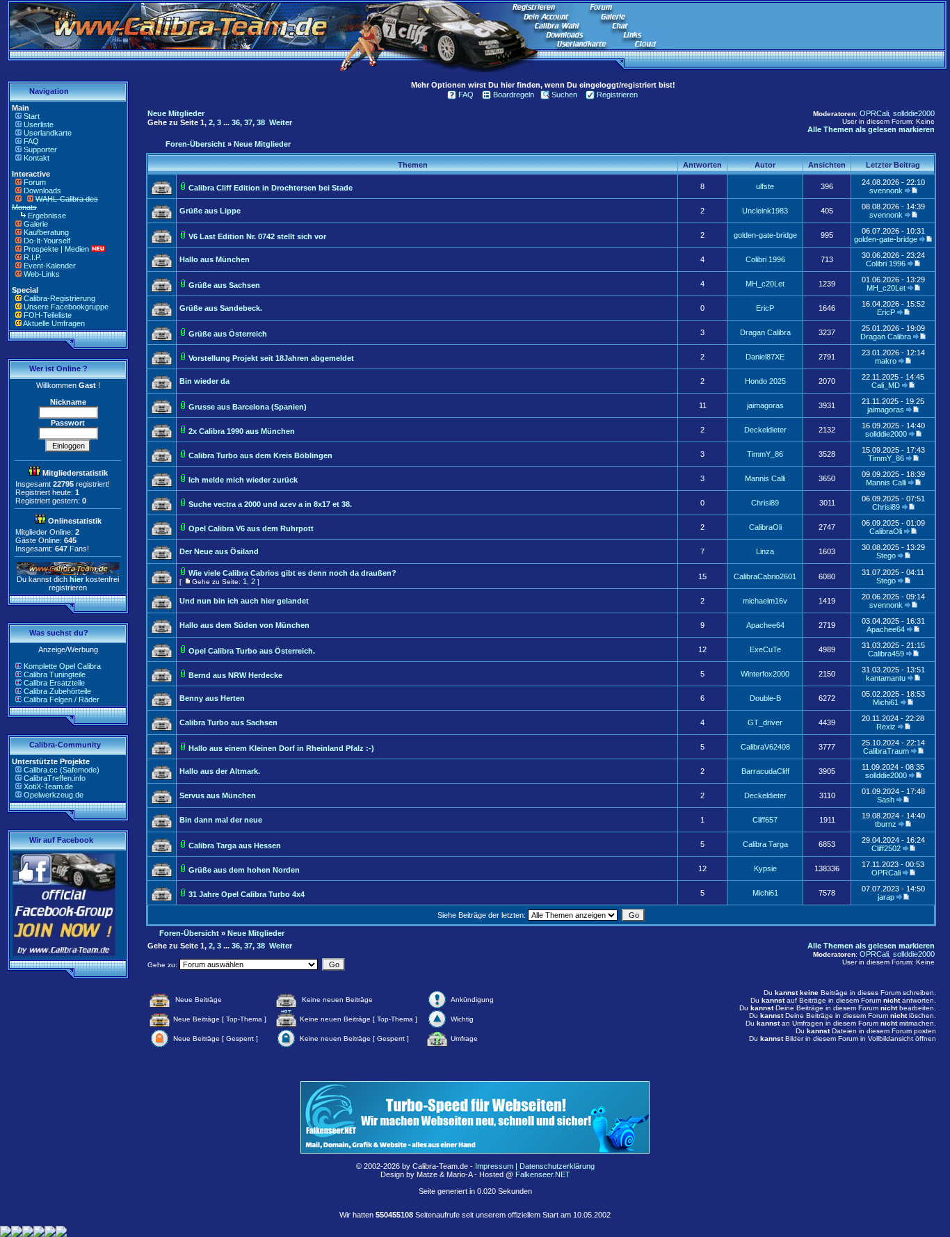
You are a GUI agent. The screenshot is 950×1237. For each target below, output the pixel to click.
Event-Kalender (50, 265)
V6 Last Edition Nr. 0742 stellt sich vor (257, 236)
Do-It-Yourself (47, 240)
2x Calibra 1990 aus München (241, 431)
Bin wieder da (204, 381)
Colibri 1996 (765, 259)
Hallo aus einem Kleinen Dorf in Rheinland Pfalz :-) (281, 748)
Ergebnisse (47, 215)
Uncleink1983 (765, 211)
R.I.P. (33, 257)
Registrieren (617, 94)
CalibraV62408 (765, 747)
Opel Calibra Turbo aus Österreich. (251, 651)
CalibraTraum (886, 751)
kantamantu (885, 678)
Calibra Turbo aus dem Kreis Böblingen (260, 455)
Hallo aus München (214, 259)
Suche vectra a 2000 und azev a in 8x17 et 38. (270, 504)
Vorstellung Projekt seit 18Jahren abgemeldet (271, 358)
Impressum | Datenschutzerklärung (535, 1166)
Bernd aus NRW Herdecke (235, 675)
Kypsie (765, 868)
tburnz (885, 824)
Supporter (40, 149)
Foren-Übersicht (195, 144)
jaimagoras (765, 405)
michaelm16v (765, 601)
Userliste (39, 124)
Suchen (564, 94)
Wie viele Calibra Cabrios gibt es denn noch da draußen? (292, 573)
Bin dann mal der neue (220, 820)
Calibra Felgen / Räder (61, 699)
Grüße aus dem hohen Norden (244, 870)
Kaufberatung (46, 232)
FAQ (31, 141)
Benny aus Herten (212, 698)
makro (885, 361)
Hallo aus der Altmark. (219, 771)
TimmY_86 (765, 454)
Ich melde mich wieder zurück (243, 480)
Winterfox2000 (765, 674)
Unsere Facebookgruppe (66, 306)
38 (261, 122)
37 (248, 122)
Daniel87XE (765, 357)
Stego (886, 555)
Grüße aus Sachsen (224, 285)
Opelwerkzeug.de (53, 795)
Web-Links (42, 274)
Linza (765, 551)
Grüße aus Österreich (227, 334)
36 (236, 122)
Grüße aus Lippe (210, 211)
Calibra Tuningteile (55, 674)
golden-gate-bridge (765, 235)
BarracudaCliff (765, 771)
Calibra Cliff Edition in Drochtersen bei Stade (270, 188)
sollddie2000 (914, 113)
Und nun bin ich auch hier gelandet (244, 601)
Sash (885, 799)
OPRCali (874, 113)
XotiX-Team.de (48, 786)
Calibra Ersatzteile (54, 683)
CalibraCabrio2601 (765, 576)
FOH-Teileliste (48, 315)
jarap (886, 897)
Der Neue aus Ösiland (219, 551)
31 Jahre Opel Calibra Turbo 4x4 (246, 894)
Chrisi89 (765, 503)
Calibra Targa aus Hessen (234, 845)
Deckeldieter (765, 430)
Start (32, 116)
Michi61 (886, 702)
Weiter (280, 122)
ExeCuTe (765, 649)
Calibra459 (886, 653)
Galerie (36, 224)
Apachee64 (765, 625)
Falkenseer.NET (542, 1174)
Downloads (42, 190)
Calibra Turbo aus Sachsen (228, 722)
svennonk (886, 190)
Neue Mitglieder (175, 113)
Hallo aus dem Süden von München (244, 625)
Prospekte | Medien (56, 249)
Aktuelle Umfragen (54, 323)
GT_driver (765, 722)
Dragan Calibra (765, 332)
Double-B (765, 698)
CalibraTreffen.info (55, 778)
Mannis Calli (765, 478)
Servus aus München (217, 795)
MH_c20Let (765, 284)
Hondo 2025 (765, 381)
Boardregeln (513, 94)
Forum (35, 182)
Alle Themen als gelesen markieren (871, 129)
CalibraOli (765, 527)
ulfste (765, 186)
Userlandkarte (48, 133)
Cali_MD (885, 385)
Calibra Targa (765, 844)
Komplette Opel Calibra (62, 666)
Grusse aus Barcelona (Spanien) (247, 407)
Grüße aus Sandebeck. (220, 308)
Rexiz (886, 726)
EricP (765, 308)
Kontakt (36, 158)
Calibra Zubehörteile (57, 691)
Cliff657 (765, 820)
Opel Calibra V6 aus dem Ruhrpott (251, 528)
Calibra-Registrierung (59, 298)
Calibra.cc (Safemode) (61, 770)
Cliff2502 (886, 848)
